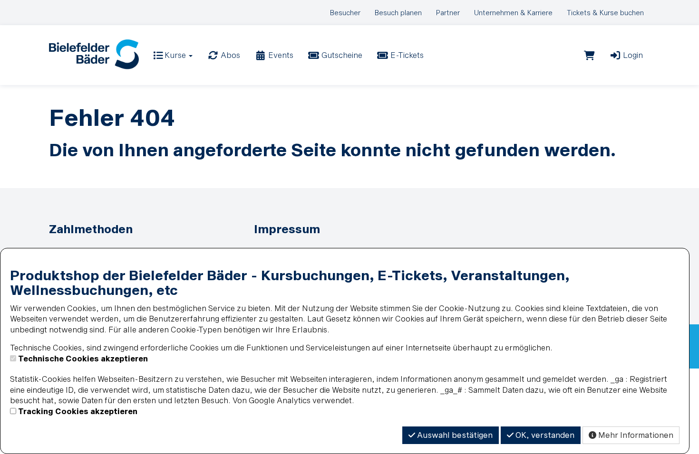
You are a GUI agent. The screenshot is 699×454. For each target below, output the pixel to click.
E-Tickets (406, 54)
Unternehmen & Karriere (513, 13)
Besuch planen (398, 13)
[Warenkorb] (589, 55)
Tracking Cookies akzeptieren (77, 411)
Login (632, 54)
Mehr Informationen (634, 434)
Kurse (175, 54)
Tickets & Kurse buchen (605, 13)
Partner (448, 13)
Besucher (345, 13)
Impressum (287, 229)
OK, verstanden (544, 434)
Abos (229, 54)
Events (279, 54)
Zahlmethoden (91, 229)
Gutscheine (341, 54)
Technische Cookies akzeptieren (83, 358)
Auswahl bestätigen (454, 434)
